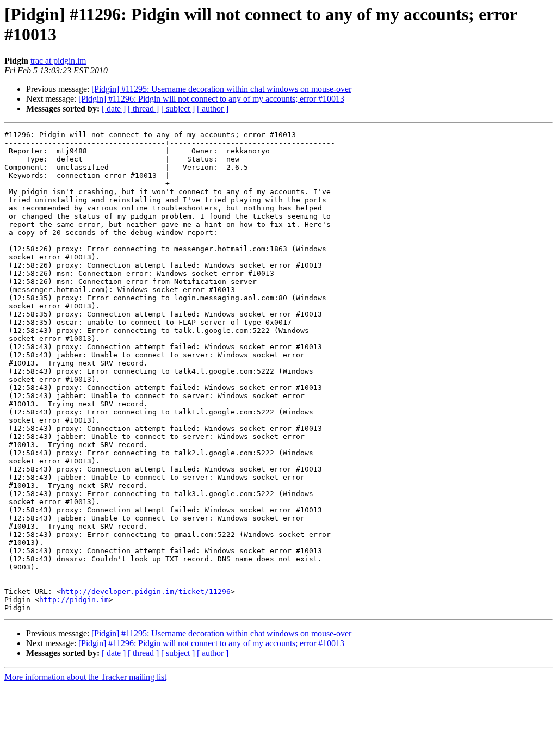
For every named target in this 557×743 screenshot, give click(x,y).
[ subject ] (178, 108)
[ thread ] (143, 108)
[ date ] (114, 108)
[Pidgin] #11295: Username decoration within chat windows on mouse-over (221, 89)
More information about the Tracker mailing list (85, 677)
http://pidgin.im (74, 600)
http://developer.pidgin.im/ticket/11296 (146, 591)
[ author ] (212, 108)
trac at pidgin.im (58, 60)
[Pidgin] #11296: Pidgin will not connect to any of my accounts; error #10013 (211, 98)
